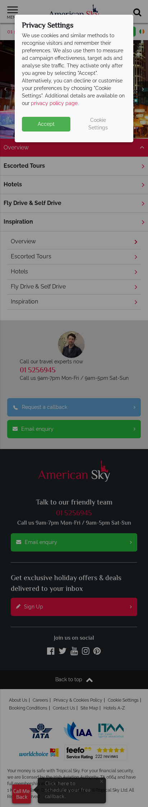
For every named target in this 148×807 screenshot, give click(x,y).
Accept (46, 124)
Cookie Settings (98, 123)
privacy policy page (54, 103)
